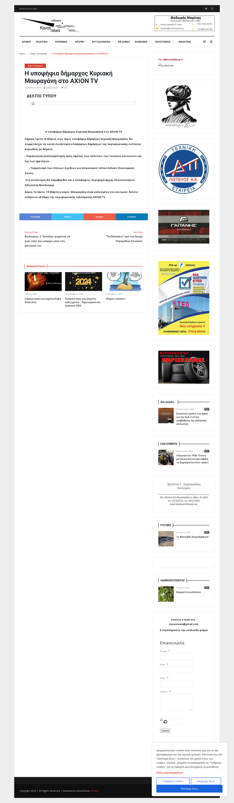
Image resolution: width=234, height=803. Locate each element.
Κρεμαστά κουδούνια (188, 592)
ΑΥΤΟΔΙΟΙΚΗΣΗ (101, 41)
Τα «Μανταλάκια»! (170, 59)
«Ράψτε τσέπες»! (115, 298)
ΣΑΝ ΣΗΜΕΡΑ (168, 443)
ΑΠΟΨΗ (79, 41)
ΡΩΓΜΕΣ (165, 525)
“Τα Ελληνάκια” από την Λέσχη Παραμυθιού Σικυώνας (124, 237)
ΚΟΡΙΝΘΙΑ (61, 41)
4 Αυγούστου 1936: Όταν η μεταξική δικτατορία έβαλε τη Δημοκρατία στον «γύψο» (192, 459)
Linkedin (131, 216)
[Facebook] (212, 8)
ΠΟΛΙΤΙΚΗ (41, 41)
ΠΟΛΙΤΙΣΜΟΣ (163, 41)
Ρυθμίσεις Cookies (173, 781)
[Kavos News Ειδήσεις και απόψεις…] (50, 25)
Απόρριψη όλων (206, 781)
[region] (189, 769)
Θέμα (162, 678)
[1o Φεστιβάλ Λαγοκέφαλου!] (166, 538)
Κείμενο (164, 691)
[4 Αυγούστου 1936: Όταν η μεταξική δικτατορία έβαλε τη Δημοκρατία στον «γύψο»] (166, 457)
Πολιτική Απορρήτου (169, 772)
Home (22, 54)
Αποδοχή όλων (189, 788)
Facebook (35, 216)
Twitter (67, 216)
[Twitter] (206, 8)
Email (162, 664)
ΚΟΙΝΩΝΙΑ (141, 41)
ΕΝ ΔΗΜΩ (124, 41)
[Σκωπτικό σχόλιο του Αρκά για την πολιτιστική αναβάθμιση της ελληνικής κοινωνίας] (166, 415)
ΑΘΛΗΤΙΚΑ (184, 41)
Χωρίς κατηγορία (38, 54)
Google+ (100, 216)
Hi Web (94, 790)
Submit (165, 730)
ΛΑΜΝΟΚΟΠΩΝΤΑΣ (172, 580)
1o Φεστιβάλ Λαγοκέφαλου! (192, 537)
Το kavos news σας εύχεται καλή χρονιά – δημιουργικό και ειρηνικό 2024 (82, 302)
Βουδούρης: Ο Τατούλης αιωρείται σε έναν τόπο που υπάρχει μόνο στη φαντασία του (47, 239)
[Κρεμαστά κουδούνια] (166, 594)
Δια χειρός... (168, 402)
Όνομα (163, 651)
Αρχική (26, 41)
